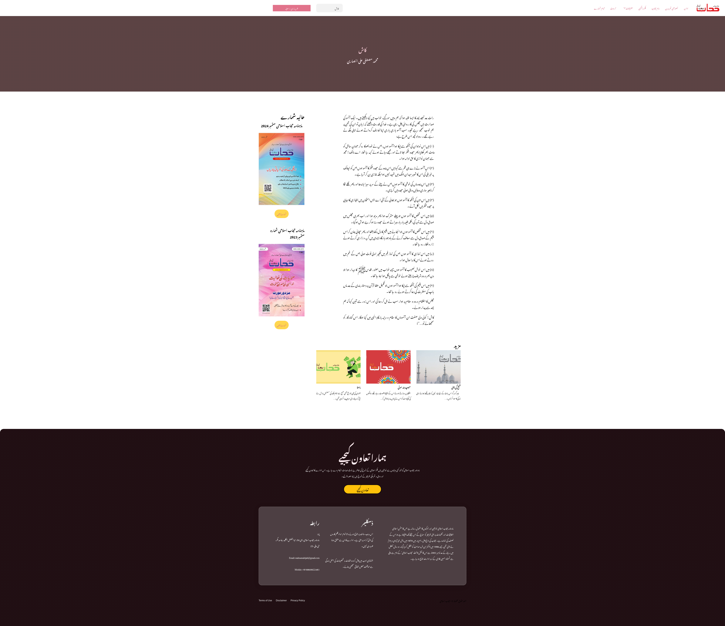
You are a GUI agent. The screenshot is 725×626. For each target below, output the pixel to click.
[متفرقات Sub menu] (624, 8)
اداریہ (686, 8)
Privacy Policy (298, 600)
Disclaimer (281, 600)
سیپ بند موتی (404, 387)
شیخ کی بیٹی (456, 387)
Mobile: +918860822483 (307, 569)
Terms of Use (265, 600)
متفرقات (629, 8)
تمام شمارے (599, 8)
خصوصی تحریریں (671, 8)
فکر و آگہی (642, 8)
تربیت (613, 8)
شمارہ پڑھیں (282, 214)
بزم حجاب (655, 8)
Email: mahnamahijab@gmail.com (304, 557)
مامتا (359, 387)
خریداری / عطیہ (291, 8)
